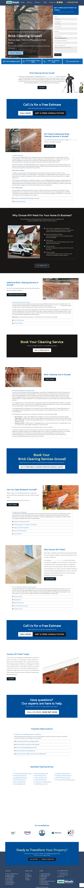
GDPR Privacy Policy (45, 875)
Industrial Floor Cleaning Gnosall (43, 782)
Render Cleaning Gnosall (20, 775)
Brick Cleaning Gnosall (40, 775)
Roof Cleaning (10, 878)
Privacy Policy (44, 878)
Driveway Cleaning (10, 882)
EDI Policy (43, 879)
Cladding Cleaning (10, 876)
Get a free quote (42, 350)
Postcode (56, 31)
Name (56, 17)
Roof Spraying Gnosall (19, 782)
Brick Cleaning (50, 379)
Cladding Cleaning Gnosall (20, 777)
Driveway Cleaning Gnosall (41, 773)
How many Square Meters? (60, 40)
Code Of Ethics (44, 882)
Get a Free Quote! (42, 265)
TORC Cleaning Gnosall (41, 779)
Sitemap (28, 879)
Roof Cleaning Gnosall (19, 779)
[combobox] (65, 38)
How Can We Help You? (60, 45)
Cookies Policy (44, 876)
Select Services (57, 36)
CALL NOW (25, 113)
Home (22, 2)
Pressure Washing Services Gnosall (22, 773)
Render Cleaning (10, 875)
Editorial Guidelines (45, 884)
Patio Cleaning (10, 881)
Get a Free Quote (42, 467)
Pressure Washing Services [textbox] (61, 38)
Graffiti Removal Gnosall (41, 784)
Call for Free (34, 859)
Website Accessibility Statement (48, 881)
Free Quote (29, 875)
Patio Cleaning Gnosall (19, 784)
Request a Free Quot (48, 859)
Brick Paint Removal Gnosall (63, 777)
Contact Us (52, 2)
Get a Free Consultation (49, 113)
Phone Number (58, 26)
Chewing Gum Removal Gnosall (63, 775)
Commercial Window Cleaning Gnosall (65, 779)
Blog (45, 2)
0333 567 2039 (73, 2)
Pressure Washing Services (17, 294)
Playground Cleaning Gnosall (63, 773)
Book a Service (15, 53)
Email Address (57, 21)
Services (37, 2)
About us (29, 2)
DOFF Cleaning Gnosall (41, 777)
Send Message (58, 54)
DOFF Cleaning (50, 146)
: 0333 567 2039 (42, 712)
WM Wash (42, 87)
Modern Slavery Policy (45, 873)
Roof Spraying (10, 879)
